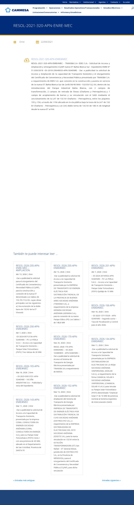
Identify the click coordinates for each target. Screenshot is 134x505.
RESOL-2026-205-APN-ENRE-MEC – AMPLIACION (28, 268)
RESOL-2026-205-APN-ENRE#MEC (66, 266)
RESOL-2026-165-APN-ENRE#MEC (28, 367)
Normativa (73, 2)
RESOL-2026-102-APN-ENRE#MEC (66, 387)
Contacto (114, 2)
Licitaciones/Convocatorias (45, 12)
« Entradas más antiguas (24, 480)
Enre (31, 274)
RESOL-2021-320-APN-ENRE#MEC (49, 59)
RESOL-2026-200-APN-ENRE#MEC (28, 327)
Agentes (102, 2)
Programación (39, 8)
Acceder (126, 2)
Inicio (65, 2)
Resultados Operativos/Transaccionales (82, 8)
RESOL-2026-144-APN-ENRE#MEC (103, 340)
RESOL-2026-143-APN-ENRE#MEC (28, 401)
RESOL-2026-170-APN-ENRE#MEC (66, 337)
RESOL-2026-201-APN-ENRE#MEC (103, 266)
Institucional (88, 2)
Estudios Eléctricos (112, 8)
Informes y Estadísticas (71, 12)
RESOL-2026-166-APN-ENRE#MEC (103, 306)
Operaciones (54, 8)
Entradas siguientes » (111, 480)
